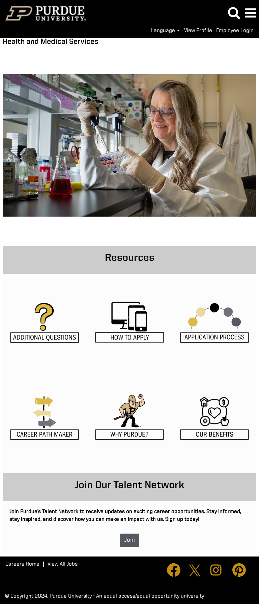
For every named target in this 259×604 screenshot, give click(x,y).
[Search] (233, 13)
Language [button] (163, 30)
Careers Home (22, 564)
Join (129, 540)
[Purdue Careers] (43, 13)
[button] (250, 13)
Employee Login (235, 30)
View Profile (198, 30)
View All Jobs (63, 564)
